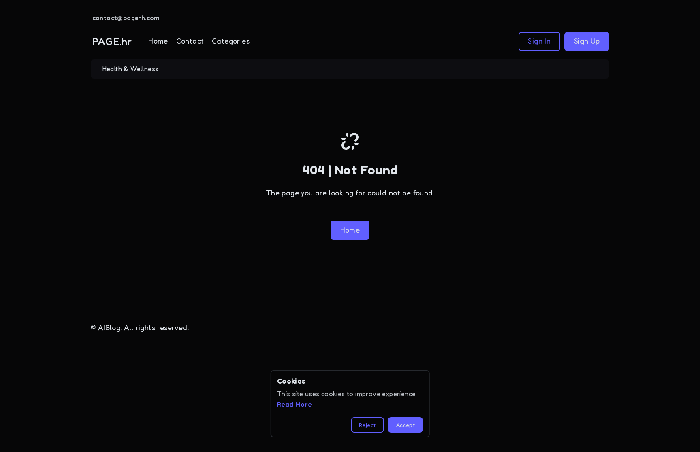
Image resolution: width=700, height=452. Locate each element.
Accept (405, 425)
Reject (367, 425)
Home (158, 41)
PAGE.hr (112, 41)
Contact (190, 41)
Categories (231, 41)
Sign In (539, 41)
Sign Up (587, 41)
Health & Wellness (130, 69)
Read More (294, 404)
